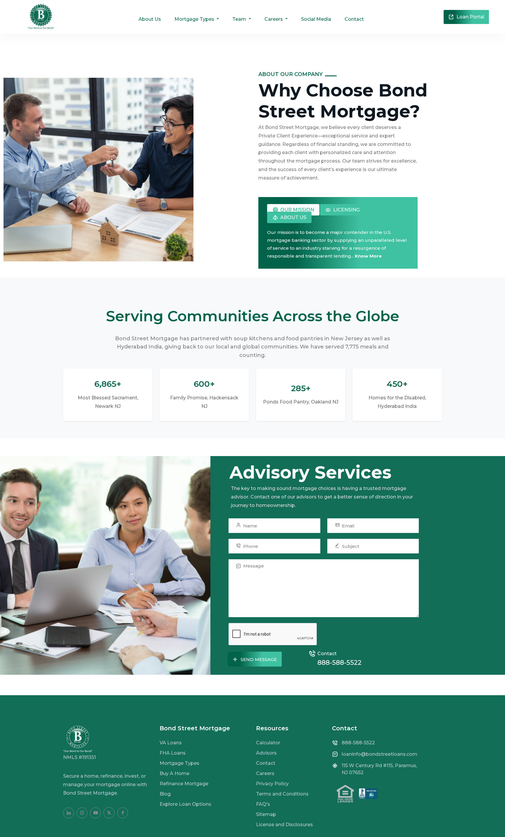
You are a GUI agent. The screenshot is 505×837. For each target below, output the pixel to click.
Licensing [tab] (346, 210)
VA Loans (171, 742)
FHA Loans (173, 753)
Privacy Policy (272, 783)
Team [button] (239, 19)
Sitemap (266, 814)
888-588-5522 (339, 663)
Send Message (258, 659)
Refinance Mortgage (184, 783)
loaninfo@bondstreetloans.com (379, 754)
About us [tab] (292, 217)
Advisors (266, 753)
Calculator (268, 742)
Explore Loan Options (185, 804)
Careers (265, 773)
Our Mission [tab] (296, 210)
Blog (165, 794)
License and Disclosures (284, 824)
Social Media (316, 19)
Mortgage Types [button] (194, 19)
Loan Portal (469, 17)
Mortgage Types (179, 763)
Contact (354, 19)
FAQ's (263, 804)
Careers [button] (274, 19)
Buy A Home (174, 773)
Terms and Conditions (282, 794)
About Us (150, 19)
